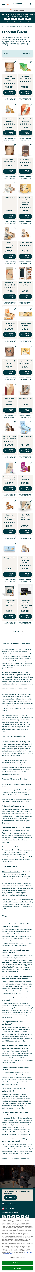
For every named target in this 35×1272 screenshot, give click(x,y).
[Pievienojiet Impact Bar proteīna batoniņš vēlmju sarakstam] (30, 543)
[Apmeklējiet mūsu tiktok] (13, 1217)
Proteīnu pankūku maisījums (25, 120)
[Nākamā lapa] (22, 631)
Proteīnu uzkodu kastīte (25, 284)
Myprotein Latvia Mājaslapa (11, 26)
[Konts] (26, 4)
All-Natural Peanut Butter (11, 872)
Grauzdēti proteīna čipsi (25, 77)
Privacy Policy (28, 1252)
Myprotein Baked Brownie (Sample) (25, 362)
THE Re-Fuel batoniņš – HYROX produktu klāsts (25, 604)
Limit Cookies (17, 1263)
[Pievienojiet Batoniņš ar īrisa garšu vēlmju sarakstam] (15, 309)
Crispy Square (25, 436)
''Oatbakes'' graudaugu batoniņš (9, 245)
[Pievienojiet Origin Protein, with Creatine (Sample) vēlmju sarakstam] (15, 586)
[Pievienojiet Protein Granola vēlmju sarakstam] (30, 145)
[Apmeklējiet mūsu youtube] (18, 1217)
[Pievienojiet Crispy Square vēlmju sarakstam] (30, 422)
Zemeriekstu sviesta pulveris (9, 284)
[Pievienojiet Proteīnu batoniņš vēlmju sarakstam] (15, 104)
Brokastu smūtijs (9, 477)
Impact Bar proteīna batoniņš (25, 560)
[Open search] (7, 4)
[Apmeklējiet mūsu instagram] (4, 1217)
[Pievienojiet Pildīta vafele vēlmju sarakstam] (15, 183)
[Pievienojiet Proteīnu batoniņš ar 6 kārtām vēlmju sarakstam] (15, 501)
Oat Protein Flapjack (9, 899)
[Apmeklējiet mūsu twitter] (22, 1217)
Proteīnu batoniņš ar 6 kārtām (10, 517)
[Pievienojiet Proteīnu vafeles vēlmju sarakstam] (30, 384)
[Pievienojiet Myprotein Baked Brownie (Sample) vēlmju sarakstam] (30, 346)
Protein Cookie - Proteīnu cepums (9, 438)
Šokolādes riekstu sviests (9, 161)
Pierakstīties (10, 1197)
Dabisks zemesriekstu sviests (9, 78)
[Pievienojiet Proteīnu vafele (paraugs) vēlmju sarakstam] (30, 309)
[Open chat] (27, 1217)
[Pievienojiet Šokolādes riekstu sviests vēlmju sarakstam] (15, 145)
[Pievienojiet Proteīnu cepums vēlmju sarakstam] (30, 228)
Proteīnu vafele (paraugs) (25, 324)
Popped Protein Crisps (10, 883)
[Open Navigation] (3, 4)
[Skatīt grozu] (31, 4)
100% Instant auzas (9, 400)
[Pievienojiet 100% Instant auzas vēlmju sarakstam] (15, 384)
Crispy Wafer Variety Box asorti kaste (25, 517)
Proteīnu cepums (25, 242)
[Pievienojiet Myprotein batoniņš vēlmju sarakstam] (30, 462)
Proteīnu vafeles (25, 398)
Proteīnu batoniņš (9, 120)
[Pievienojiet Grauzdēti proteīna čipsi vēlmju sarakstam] (30, 62)
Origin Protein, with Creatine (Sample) (9, 603)
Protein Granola (25, 159)
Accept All (17, 1268)
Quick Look (11, 92)
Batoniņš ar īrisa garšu (9, 324)
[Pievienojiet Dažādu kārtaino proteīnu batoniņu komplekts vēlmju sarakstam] (30, 183)
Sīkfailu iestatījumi (9, 1204)
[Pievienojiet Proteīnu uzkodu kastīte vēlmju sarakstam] (30, 268)
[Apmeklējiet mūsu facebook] (8, 1217)
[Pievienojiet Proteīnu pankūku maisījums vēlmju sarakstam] (30, 104)
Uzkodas (29, 26)
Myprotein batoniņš (25, 478)
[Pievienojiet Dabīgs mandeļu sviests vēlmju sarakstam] (15, 346)
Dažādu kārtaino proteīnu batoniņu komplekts (25, 201)
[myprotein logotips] (17, 4)
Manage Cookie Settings (17, 1257)
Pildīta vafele (10, 197)
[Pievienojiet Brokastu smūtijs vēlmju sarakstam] (15, 462)
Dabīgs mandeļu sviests (10, 362)
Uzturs (23, 26)
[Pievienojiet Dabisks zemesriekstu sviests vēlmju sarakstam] (15, 62)
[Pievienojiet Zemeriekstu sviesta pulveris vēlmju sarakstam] (15, 268)
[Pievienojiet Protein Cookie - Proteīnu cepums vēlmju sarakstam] (15, 422)
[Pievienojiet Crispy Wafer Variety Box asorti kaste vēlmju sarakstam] (30, 501)
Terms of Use (8, 1253)
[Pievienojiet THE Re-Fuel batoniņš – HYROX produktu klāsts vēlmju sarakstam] (30, 586)
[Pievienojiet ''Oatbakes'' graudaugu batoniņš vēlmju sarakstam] (15, 228)
